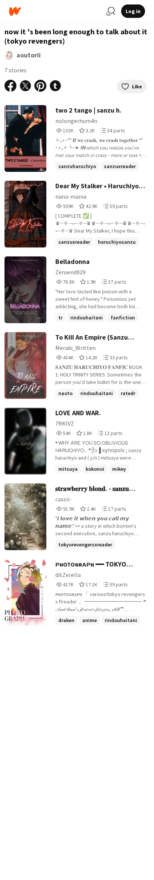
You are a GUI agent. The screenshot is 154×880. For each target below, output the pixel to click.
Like (137, 86)
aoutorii (28, 55)
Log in (133, 11)
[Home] (54, 11)
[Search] (110, 11)
